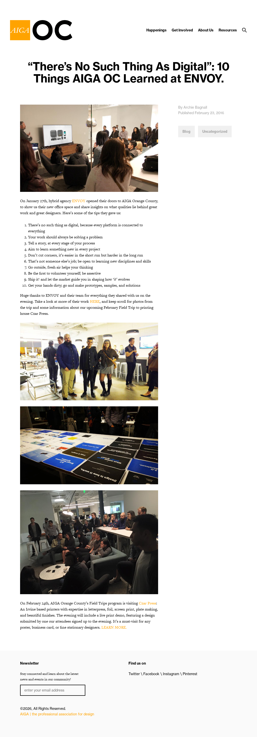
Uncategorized (214, 131)
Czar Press (147, 603)
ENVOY (78, 200)
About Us (206, 30)
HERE (95, 301)
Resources (228, 30)
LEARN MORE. (114, 627)
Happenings (156, 30)
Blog (186, 131)
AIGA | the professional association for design (57, 714)
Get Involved (182, 30)
